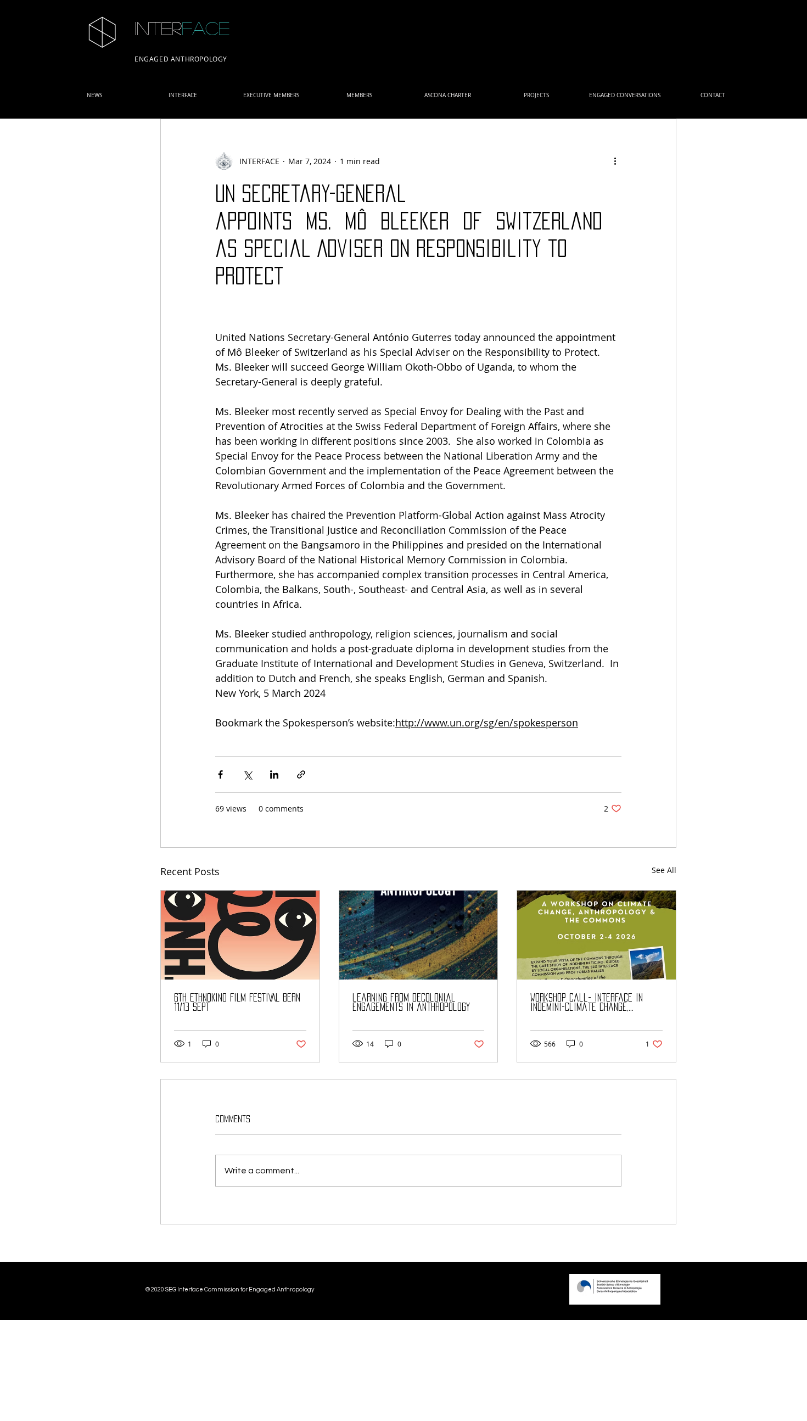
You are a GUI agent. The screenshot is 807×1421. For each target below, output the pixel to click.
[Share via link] (301, 774)
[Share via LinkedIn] (274, 774)
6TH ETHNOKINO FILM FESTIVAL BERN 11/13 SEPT (237, 1002)
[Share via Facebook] (220, 774)
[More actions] (614, 160)
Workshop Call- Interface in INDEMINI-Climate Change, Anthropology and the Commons (591, 1003)
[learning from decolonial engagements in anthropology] (418, 935)
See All (664, 870)
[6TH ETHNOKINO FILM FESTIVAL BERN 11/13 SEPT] (240, 935)
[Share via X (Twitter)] (247, 774)
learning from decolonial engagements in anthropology (411, 1002)
